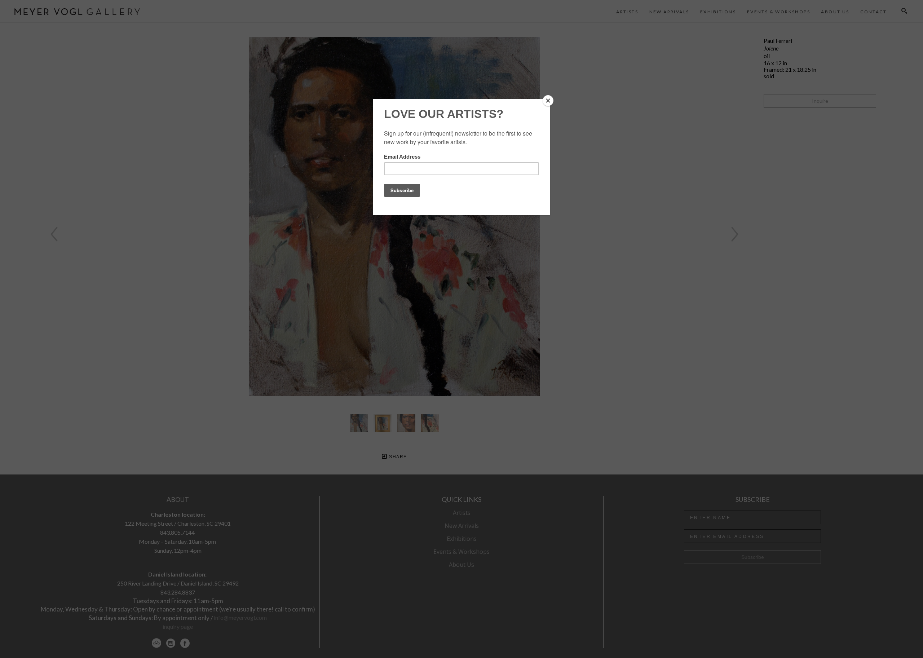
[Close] (548, 100)
